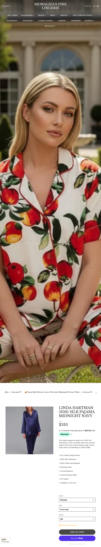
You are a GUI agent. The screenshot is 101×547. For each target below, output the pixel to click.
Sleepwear (27, 21)
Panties (63, 15)
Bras (52, 15)
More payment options (77, 544)
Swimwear (76, 21)
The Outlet (49, 26)
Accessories (27, 15)
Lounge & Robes (45, 21)
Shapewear (12, 21)
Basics (41, 15)
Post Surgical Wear (82, 15)
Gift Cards (12, 15)
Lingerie (61, 21)
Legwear (88, 21)
